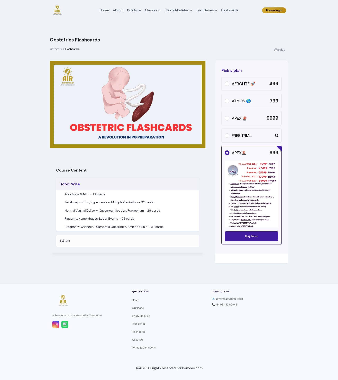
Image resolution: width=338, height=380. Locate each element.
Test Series (138, 323)
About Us (137, 339)
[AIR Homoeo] (57, 10)
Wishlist (279, 50)
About (118, 10)
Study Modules (141, 316)
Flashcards (229, 10)
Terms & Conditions (144, 347)
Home (104, 10)
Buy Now (134, 10)
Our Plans (138, 308)
